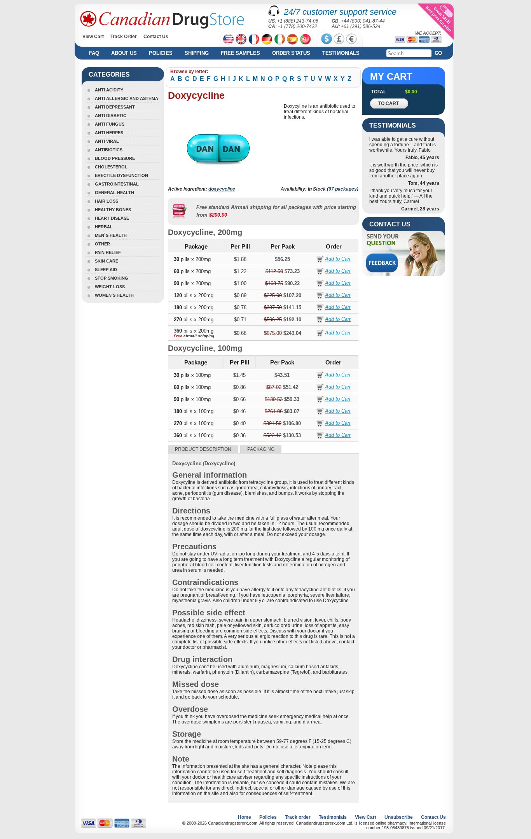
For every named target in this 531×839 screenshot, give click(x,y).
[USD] (326, 38)
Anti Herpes (109, 132)
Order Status (291, 53)
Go (438, 53)
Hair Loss (106, 201)
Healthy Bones (113, 209)
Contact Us (155, 36)
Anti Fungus (109, 124)
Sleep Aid (106, 269)
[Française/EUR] (254, 39)
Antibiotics (108, 149)
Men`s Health (111, 235)
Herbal (104, 226)
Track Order (123, 36)
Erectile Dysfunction (121, 175)
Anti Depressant (115, 107)
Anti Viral (107, 141)
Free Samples (240, 53)
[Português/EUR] (305, 39)
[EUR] (351, 38)
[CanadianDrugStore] (162, 20)
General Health (114, 192)
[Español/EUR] (292, 39)
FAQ (94, 53)
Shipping (196, 53)
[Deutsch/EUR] (266, 39)
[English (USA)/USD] (228, 39)
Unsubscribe (398, 817)
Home (244, 817)
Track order (298, 817)
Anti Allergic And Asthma (126, 98)
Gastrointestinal (117, 184)
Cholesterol (111, 167)
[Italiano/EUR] (279, 39)
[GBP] (339, 38)
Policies (160, 53)
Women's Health (114, 295)
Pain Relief (108, 252)
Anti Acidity (109, 90)
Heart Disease (112, 218)
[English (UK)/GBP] (241, 39)
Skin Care (106, 261)
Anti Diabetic (110, 115)
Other (102, 244)
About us (123, 53)
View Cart (93, 36)
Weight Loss (110, 286)
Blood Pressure (115, 158)
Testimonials (340, 53)
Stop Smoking (111, 278)
